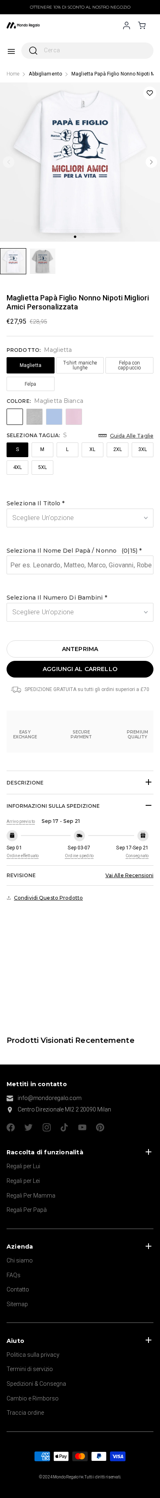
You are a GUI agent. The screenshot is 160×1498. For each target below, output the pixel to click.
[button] (80, 503)
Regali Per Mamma (31, 1195)
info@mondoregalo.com (50, 1098)
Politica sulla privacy (33, 1354)
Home (13, 74)
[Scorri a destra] (151, 162)
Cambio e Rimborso (33, 1398)
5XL (42, 467)
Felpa (31, 384)
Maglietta (30, 365)
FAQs (14, 1275)
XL (92, 449)
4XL (17, 467)
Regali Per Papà (27, 1210)
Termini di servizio (30, 1369)
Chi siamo (20, 1260)
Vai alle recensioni (129, 875)
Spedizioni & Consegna (36, 1383)
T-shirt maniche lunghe (80, 365)
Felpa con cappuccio (129, 365)
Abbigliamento (45, 74)
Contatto (18, 1289)
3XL (142, 449)
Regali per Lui (23, 1166)
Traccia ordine (25, 1412)
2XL (117, 449)
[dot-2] (13, 261)
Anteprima (80, 649)
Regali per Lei (23, 1181)
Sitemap (17, 1304)
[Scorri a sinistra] (8, 162)
